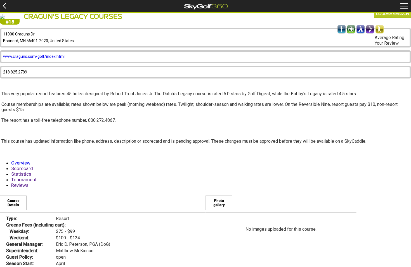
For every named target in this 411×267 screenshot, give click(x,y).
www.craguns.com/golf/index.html (34, 56)
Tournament (24, 179)
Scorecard (22, 168)
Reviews (20, 185)
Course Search (392, 14)
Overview (20, 163)
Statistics (21, 174)
